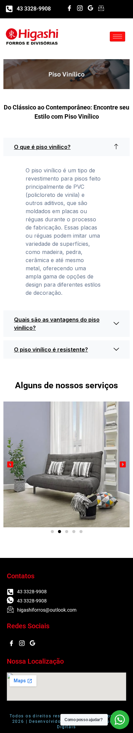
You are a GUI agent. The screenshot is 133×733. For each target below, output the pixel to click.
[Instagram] (80, 8)
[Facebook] (69, 8)
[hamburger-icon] (117, 36)
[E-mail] (101, 8)
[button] (66, 147)
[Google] (90, 8)
